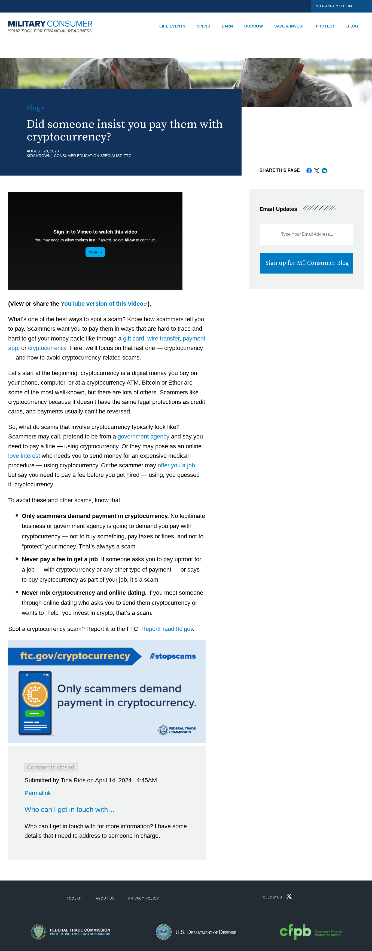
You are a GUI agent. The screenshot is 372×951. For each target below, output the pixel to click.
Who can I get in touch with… (70, 809)
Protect (325, 26)
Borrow (253, 26)
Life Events (172, 26)
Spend (204, 26)
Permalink (38, 793)
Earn (227, 26)
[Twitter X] (287, 897)
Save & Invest (289, 26)
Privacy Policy (143, 898)
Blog (352, 26)
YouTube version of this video (102, 303)
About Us (105, 898)
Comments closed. (51, 767)
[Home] (53, 26)
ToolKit (74, 898)
